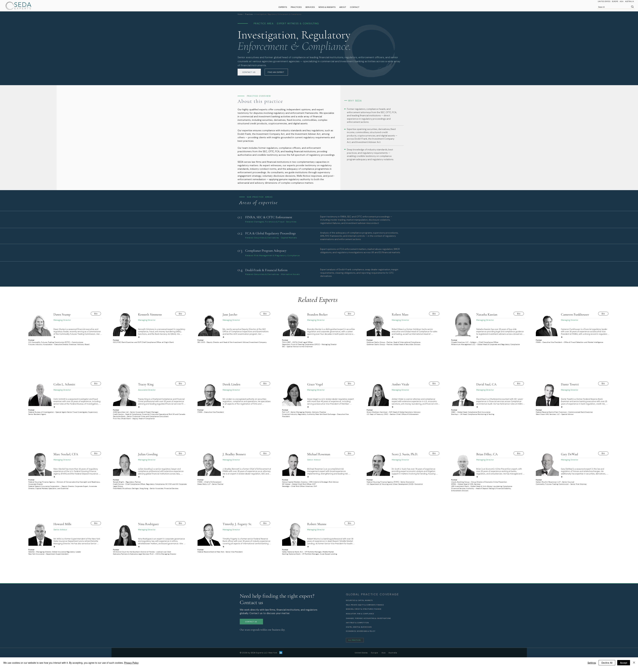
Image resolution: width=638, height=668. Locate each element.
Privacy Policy (131, 662)
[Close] (634, 662)
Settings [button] (591, 662)
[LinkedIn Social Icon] (280, 652)
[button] (296, 7)
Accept (623, 662)
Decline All (606, 662)
